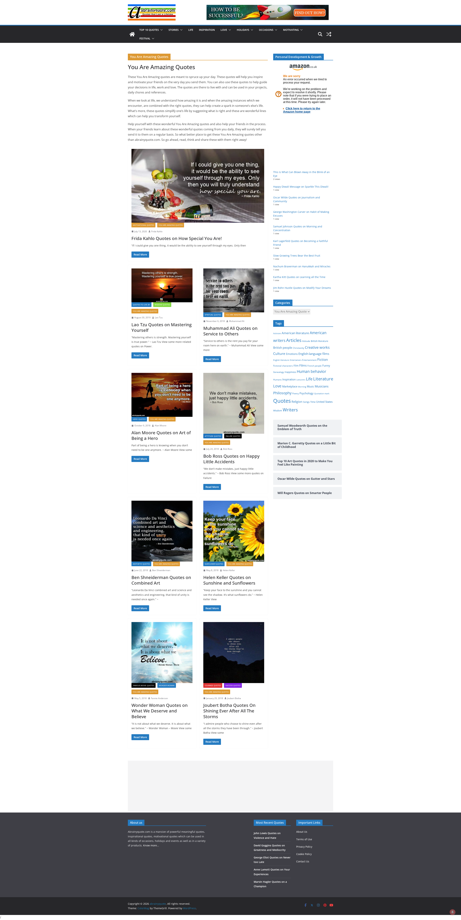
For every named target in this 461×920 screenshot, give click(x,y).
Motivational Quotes (143, 225)
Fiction (322, 359)
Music (310, 386)
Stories (174, 30)
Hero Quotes (139, 419)
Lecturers (300, 379)
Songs (306, 401)
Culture (279, 353)
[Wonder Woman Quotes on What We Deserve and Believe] (162, 652)
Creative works (317, 347)
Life (190, 30)
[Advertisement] (230, 786)
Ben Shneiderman (161, 570)
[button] (161, 29)
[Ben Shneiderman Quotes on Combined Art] (162, 531)
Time (312, 401)
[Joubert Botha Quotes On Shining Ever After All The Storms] (233, 652)
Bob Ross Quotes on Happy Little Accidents (231, 459)
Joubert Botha (234, 698)
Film (296, 365)
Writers (290, 410)
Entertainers (295, 360)
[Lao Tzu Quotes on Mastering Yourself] (162, 285)
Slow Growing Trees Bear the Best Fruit (296, 255)
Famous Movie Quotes (143, 685)
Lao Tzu (159, 317)
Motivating (291, 30)
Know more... (151, 845)
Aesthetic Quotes (141, 564)
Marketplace (289, 386)
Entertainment (309, 360)
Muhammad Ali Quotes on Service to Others (230, 331)
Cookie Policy (304, 854)
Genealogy (278, 372)
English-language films (313, 354)
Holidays (243, 30)
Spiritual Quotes (213, 314)
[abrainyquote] (132, 34)
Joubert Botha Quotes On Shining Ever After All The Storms (229, 710)
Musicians (321, 386)
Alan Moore (160, 425)
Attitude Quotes (213, 436)
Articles (293, 340)
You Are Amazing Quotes (171, 225)
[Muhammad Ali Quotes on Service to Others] (233, 290)
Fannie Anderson (159, 698)
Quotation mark (321, 393)
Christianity (298, 347)
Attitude (306, 341)
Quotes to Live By (141, 304)
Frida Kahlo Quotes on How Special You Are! (176, 238)
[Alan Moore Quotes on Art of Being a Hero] (162, 395)
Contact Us (302, 861)
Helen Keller (229, 570)
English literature (281, 360)
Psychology (306, 393)
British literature (319, 341)
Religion (297, 402)
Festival (144, 38)
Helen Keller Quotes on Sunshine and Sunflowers (229, 580)
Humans (277, 379)
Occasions (266, 30)
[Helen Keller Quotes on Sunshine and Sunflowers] (233, 531)
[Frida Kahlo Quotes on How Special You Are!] (197, 186)
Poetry (295, 393)
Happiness (290, 372)
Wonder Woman (166, 685)
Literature (323, 379)
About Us (301, 831)
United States (324, 401)
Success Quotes (232, 685)
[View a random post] (329, 34)
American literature (295, 333)
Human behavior (311, 371)
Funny (326, 365)
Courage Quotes (213, 685)
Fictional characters (283, 365)
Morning (302, 386)
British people (282, 348)
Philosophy (282, 392)
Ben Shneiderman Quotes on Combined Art (161, 580)
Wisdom (277, 410)
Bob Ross (227, 448)
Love (224, 30)
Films (303, 365)
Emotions (292, 354)
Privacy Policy (304, 846)
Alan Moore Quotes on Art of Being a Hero (161, 435)
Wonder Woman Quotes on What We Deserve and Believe (159, 710)
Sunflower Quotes (214, 564)
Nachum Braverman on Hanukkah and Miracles (301, 266)
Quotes (282, 400)
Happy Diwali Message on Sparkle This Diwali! (300, 186)
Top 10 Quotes (149, 30)
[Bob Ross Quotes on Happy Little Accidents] (233, 403)
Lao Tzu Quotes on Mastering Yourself (161, 327)
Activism (277, 333)
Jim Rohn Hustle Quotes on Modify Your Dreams (302, 288)
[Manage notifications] (452, 912)
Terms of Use (304, 839)
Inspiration (207, 30)
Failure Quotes (233, 436)
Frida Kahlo (156, 231)
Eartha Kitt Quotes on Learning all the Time (299, 277)
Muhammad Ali (236, 321)
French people (314, 365)
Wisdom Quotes (162, 304)
